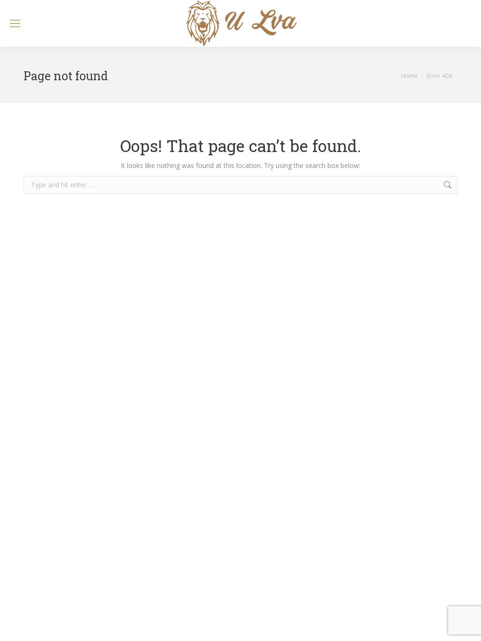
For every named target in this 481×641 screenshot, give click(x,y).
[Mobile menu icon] (15, 23)
